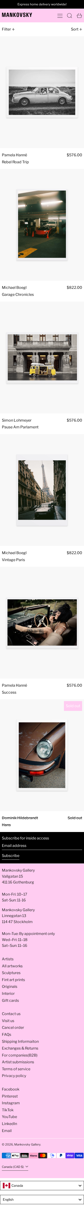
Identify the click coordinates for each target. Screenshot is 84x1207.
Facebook (10, 1089)
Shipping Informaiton (20, 1041)
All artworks (12, 966)
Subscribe (10, 855)
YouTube (9, 1117)
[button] (69, 15)
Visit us (8, 1021)
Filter (6, 29)
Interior (8, 993)
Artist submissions (18, 1062)
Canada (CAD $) (13, 1167)
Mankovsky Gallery (27, 1144)
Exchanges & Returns (20, 1048)
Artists (8, 959)
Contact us (11, 1014)
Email (7, 1131)
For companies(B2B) (20, 1055)
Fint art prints (13, 980)
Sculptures (11, 973)
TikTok (8, 1110)
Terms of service (16, 1069)
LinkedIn (9, 1124)
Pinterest (10, 1096)
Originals (9, 986)
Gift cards (10, 1000)
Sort (74, 29)
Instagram (11, 1103)
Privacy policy (14, 1076)
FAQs (6, 1034)
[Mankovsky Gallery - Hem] (17, 15)
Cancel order (13, 1027)
